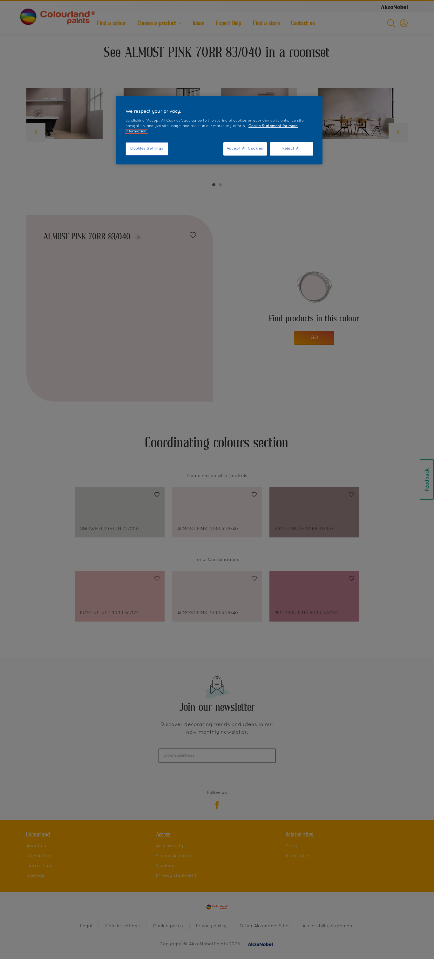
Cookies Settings (147, 148)
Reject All (291, 148)
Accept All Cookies (245, 148)
